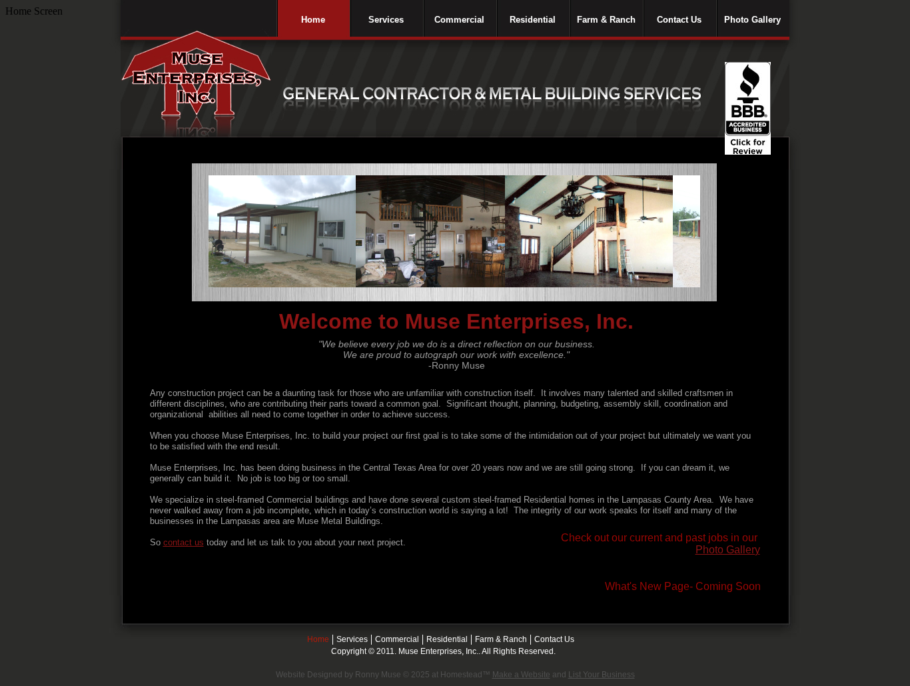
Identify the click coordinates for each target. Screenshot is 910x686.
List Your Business (601, 674)
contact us (183, 542)
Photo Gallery (727, 549)
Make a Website (521, 674)
